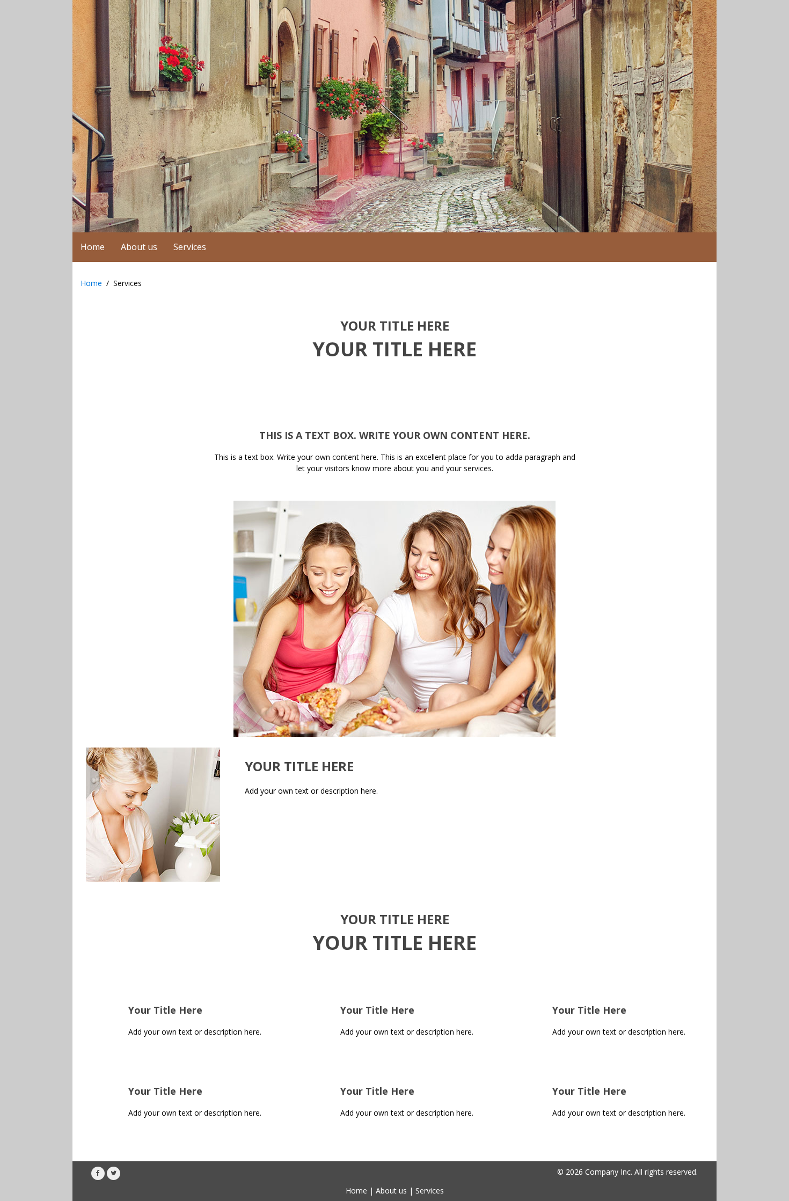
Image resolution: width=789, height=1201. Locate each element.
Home (91, 283)
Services (429, 1190)
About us (391, 1190)
